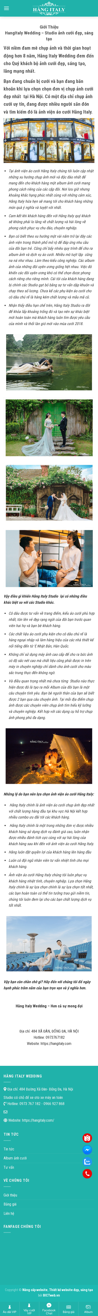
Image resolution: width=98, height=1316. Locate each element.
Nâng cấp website (35, 1290)
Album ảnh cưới (15, 1158)
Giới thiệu (10, 1195)
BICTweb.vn (51, 1295)
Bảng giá (10, 1204)
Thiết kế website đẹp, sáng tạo (71, 1290)
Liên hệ (9, 1213)
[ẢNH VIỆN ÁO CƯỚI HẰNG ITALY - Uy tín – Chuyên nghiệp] (49, 8)
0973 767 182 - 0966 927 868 (41, 1103)
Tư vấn (9, 1167)
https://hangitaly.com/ (38, 1120)
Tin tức (9, 1149)
